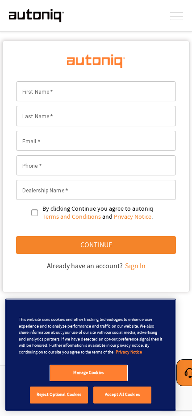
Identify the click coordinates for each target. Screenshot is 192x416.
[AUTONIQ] (36, 15)
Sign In (135, 266)
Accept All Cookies (122, 394)
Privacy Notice (132, 216)
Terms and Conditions (71, 216)
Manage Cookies (88, 372)
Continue (96, 245)
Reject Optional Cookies (59, 394)
